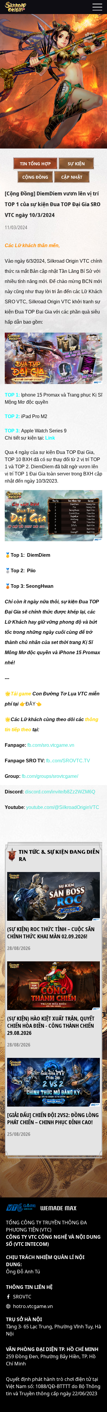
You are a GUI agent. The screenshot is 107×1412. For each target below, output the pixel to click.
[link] (60, 792)
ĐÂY (31, 703)
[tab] (35, 163)
